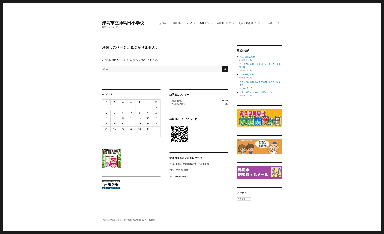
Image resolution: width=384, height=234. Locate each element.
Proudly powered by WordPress (139, 220)
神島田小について (182, 23)
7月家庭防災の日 (246, 74)
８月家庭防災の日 (247, 56)
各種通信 (204, 23)
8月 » (148, 134)
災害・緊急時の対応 (249, 23)
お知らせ (164, 23)
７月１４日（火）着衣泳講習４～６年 (256, 92)
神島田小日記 (224, 23)
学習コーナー (275, 23)
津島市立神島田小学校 (123, 22)
